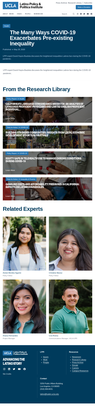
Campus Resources (80, 371)
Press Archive (61, 3)
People (46, 362)
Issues (45, 357)
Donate (75, 365)
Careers (75, 368)
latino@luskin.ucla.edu (49, 394)
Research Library (75, 3)
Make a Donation (84, 7)
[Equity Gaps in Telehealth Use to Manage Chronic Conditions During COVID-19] (47, 163)
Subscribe (88, 3)
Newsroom (76, 357)
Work (45, 360)
